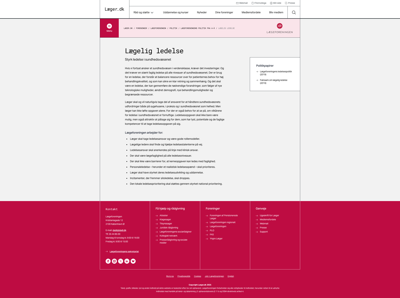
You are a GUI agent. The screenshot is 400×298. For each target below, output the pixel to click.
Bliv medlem (276, 12)
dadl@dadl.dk (119, 230)
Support (264, 231)
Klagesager (165, 219)
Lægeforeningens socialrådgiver (176, 231)
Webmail (243, 3)
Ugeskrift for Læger (269, 215)
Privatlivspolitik (184, 276)
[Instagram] (114, 261)
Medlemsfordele (251, 12)
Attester (164, 215)
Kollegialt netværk (168, 235)
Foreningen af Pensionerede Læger (224, 217)
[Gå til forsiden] (114, 9)
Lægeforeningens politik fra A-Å (198, 28)
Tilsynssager (166, 223)
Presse (291, 3)
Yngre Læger (216, 238)
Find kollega (260, 3)
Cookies (197, 276)
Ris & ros (170, 276)
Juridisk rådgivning (169, 227)
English (231, 276)
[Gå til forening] (279, 28)
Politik (173, 28)
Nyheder (202, 12)
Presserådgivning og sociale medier (173, 241)
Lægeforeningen (158, 28)
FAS (212, 234)
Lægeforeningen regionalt (222, 222)
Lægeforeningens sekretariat (124, 251)
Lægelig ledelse (226, 28)
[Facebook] (108, 261)
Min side (277, 3)
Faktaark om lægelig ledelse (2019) (273, 81)
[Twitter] (120, 261)
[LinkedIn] (126, 261)
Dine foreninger (224, 12)
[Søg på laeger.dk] (294, 12)
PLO (212, 230)
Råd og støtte (142, 12)
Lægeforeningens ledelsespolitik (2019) (276, 73)
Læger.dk (128, 28)
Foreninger (141, 28)
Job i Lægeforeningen (214, 276)
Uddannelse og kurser (175, 12)
